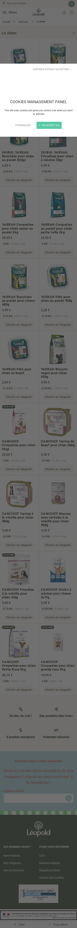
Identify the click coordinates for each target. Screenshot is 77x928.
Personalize (23, 125)
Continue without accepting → (52, 69)
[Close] (38, 464)
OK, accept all (50, 125)
